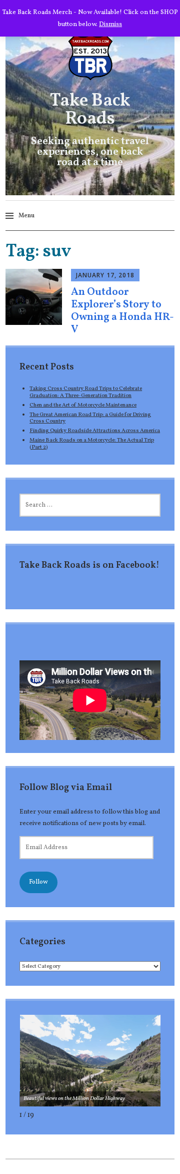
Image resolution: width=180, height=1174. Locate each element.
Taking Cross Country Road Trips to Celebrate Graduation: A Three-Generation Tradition (86, 391)
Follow (38, 882)
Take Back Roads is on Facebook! (90, 565)
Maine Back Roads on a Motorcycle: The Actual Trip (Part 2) (92, 443)
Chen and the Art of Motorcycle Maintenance (83, 405)
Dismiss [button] (110, 24)
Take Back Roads (90, 110)
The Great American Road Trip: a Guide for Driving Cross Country (90, 418)
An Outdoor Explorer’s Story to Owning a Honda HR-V (122, 311)
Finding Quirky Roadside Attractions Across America (95, 431)
